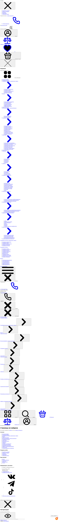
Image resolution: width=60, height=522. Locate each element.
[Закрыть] (7, 278)
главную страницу (18, 430)
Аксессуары (2, 408)
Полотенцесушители (4, 386)
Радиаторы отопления (6, 445)
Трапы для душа (3, 333)
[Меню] (7, 270)
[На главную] (3, 25)
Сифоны (2, 371)
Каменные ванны (3, 266)
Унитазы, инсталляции (5, 379)
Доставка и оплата (5, 10)
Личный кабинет (5, 460)
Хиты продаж (5, 461)
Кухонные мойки (3, 356)
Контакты (4, 12)
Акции (3, 462)
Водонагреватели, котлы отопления (9, 438)
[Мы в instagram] (11, 495)
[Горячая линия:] (7, 297)
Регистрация (6, 521)
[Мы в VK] (11, 479)
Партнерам (4, 13)
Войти (3, 459)
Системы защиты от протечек (6, 409)
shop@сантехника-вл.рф (7, 472)
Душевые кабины (3, 317)
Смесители (2, 355)
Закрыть (2, 301)
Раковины (2, 364)
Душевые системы (4, 348)
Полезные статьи (5, 14)
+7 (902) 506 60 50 (10, 15)
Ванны (1, 332)
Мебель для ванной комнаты (6, 401)
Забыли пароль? (3, 520)
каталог (10, 430)
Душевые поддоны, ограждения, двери (8, 325)
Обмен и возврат (5, 11)
